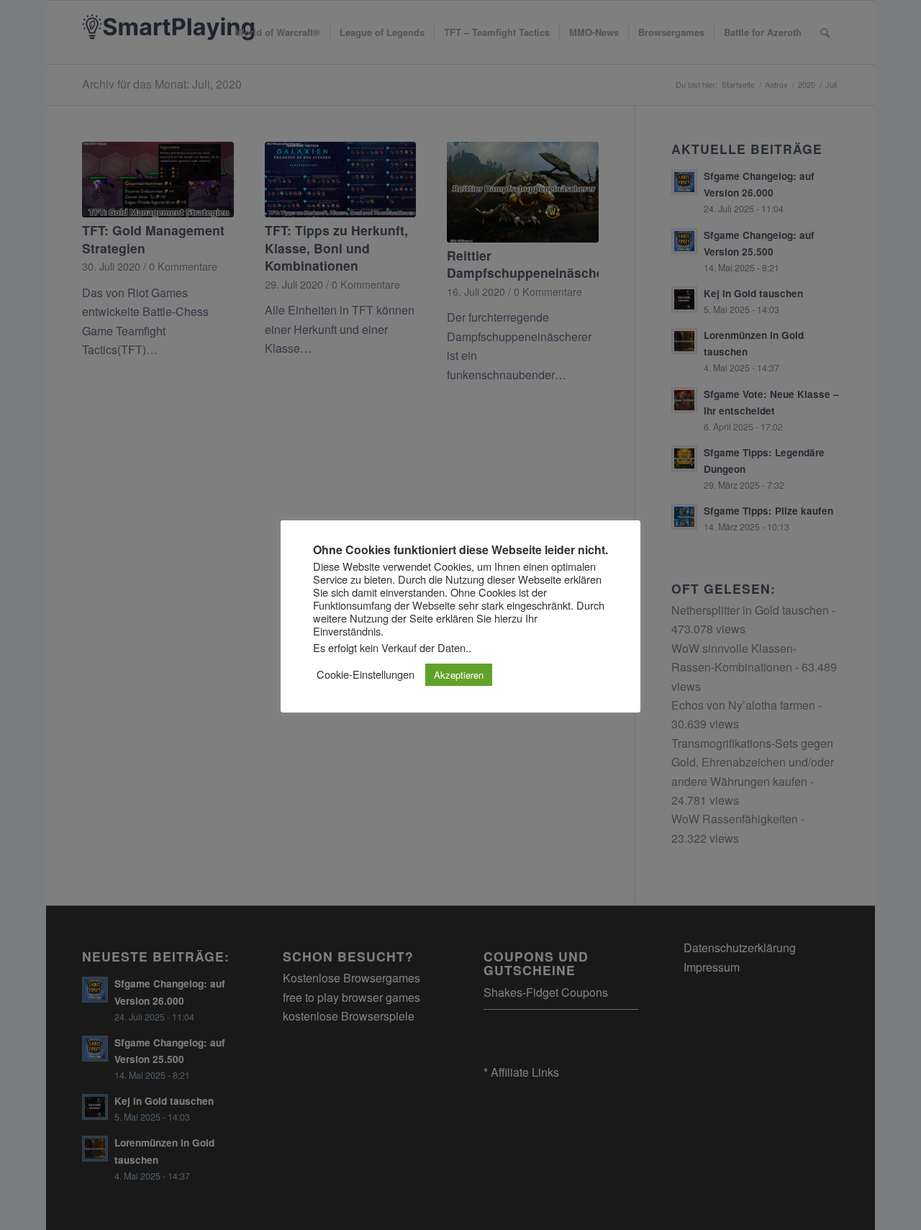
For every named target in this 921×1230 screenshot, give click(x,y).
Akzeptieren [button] (459, 675)
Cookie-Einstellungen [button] (365, 674)
